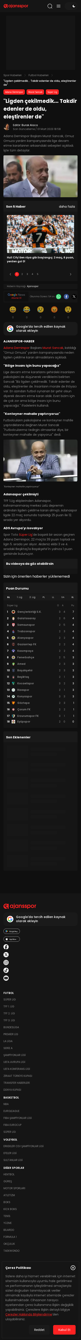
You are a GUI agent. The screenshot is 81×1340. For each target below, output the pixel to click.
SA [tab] (62, 597)
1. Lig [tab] (19, 597)
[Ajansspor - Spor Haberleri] (15, 6)
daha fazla (67, 206)
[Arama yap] (49, 6)
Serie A (8, 1048)
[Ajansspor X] (6, 954)
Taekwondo (11, 1251)
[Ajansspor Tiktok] (6, 970)
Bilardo (8, 1230)
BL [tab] (72, 597)
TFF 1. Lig (8, 1006)
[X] (74, 296)
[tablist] (40, 597)
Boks (6, 1202)
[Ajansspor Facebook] (6, 946)
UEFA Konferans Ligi (16, 1069)
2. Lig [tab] (32, 597)
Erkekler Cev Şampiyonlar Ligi (23, 1146)
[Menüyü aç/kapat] (58, 6)
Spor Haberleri (12, 75)
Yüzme (7, 1223)
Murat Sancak (35, 92)
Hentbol (8, 1174)
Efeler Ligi (10, 1153)
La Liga (8, 1041)
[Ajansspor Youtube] (6, 978)
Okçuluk (9, 1244)
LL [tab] (53, 597)
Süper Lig (52, 92)
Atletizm (9, 1195)
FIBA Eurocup (12, 1125)
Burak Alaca (30, 125)
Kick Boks (10, 1209)
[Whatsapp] (58, 296)
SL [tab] (8, 597)
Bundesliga (11, 1027)
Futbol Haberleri (39, 75)
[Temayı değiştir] (71, 6)
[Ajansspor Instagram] (6, 962)
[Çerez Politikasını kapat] (73, 1267)
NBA (6, 1104)
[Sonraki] (70, 274)
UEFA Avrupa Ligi (14, 1062)
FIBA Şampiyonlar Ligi (17, 1118)
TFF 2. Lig (9, 1013)
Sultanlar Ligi (13, 1160)
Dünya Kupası (12, 1090)
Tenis (6, 1216)
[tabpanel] (40, 663)
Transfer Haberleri (16, 1083)
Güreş (7, 1181)
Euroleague (11, 1111)
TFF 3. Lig (9, 1020)
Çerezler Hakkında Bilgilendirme (28, 1314)
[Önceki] (10, 274)
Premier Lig (10, 1034)
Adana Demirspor (14, 92)
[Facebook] (66, 296)
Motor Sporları (14, 1188)
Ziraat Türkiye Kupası (17, 1076)
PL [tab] (44, 597)
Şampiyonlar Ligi (14, 1055)
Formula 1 (10, 1237)
